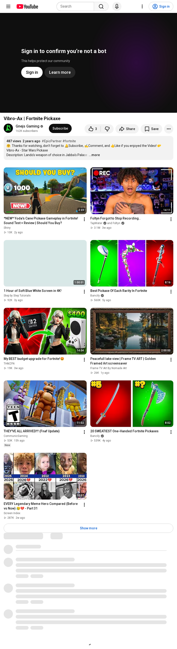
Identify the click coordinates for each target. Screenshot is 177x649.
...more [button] (94, 155)
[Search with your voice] (116, 6)
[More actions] (168, 128)
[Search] (101, 6)
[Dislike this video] (107, 128)
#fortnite (69, 141)
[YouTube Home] (27, 6)
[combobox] (76, 6)
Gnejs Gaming (27, 126)
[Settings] (142, 6)
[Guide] (8, 6)
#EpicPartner (52, 141)
